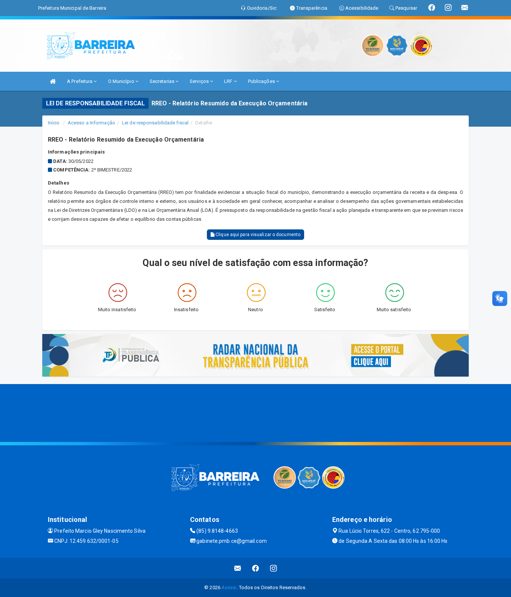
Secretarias (162, 81)
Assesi (229, 587)
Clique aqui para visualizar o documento (257, 234)
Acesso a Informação (91, 123)
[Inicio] (52, 81)
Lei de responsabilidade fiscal (155, 123)
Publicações (262, 81)
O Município (121, 81)
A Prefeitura (80, 81)
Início (54, 123)
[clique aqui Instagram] (273, 568)
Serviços (200, 81)
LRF (228, 81)
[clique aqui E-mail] (237, 568)
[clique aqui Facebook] (255, 568)
